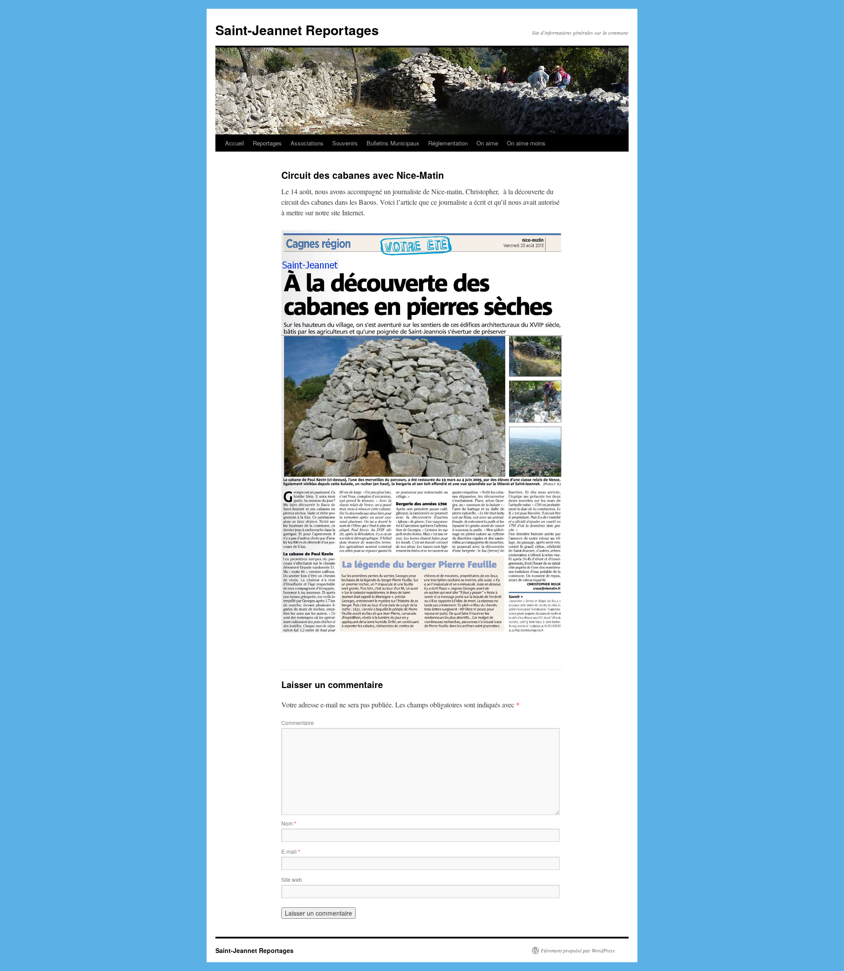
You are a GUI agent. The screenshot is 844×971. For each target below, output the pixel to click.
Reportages (267, 143)
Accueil (234, 143)
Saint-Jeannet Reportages (297, 29)
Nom (288, 823)
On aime (487, 143)
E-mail (290, 851)
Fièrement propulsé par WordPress (578, 950)
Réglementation (448, 143)
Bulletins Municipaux (393, 143)
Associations (307, 143)
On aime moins (526, 143)
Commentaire (297, 722)
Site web (291, 879)
